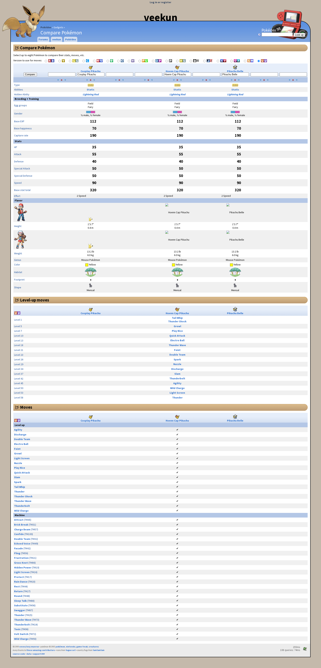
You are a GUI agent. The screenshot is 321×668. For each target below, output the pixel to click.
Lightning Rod (91, 94)
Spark (177, 359)
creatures (94, 646)
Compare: (30, 74)
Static (90, 89)
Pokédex (45, 27)
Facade (18, 548)
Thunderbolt (177, 378)
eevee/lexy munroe (29, 646)
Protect (19, 577)
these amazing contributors (40, 650)
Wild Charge (177, 388)
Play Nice (177, 331)
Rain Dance (20, 581)
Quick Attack (177, 335)
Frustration (21, 558)
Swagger (19, 610)
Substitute (21, 605)
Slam (177, 373)
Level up (20, 425)
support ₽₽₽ (39, 654)
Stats (18, 141)
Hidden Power (22, 567)
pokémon (60, 646)
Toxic (17, 629)
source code (19, 654)
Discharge (177, 369)
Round (18, 596)
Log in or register (160, 2)
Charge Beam (22, 529)
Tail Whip (177, 318)
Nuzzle (177, 364)
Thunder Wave (177, 345)
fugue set (71, 650)
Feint (177, 350)
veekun (160, 17)
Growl (177, 326)
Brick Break (21, 524)
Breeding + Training (27, 98)
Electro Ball (177, 340)
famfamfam (98, 650)
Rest (17, 586)
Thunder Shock (177, 321)
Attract (18, 519)
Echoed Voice (22, 543)
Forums (43, 39)
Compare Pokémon (37, 47)
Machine (20, 515)
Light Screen (177, 392)
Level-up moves (34, 300)
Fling (17, 553)
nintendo (70, 646)
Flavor (18, 200)
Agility (177, 383)
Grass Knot (21, 562)
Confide (19, 534)
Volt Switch (21, 634)
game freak (82, 646)
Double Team (177, 354)
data (29, 654)
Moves (26, 407)
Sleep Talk (20, 600)
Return (18, 591)
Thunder (177, 397)
